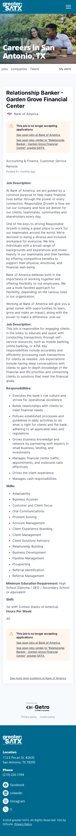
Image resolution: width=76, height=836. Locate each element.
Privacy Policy (23, 824)
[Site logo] (12, 7)
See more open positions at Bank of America (38, 678)
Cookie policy (47, 716)
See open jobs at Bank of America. (38, 134)
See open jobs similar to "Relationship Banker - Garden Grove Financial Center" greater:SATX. (40, 143)
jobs (5, 69)
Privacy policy (29, 716)
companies (19, 69)
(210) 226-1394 (13, 774)
